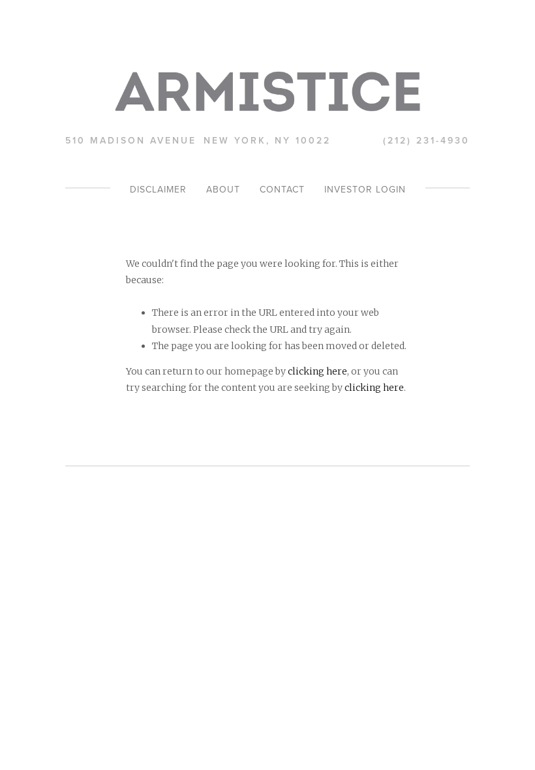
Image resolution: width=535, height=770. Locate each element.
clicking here (317, 371)
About (223, 189)
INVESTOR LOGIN (365, 189)
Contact (282, 189)
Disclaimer (158, 189)
